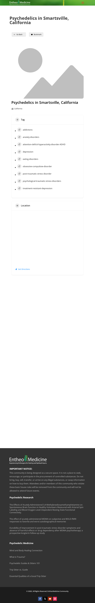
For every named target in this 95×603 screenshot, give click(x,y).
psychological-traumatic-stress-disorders (42, 181)
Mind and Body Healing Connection (26, 550)
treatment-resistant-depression (37, 188)
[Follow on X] (45, 599)
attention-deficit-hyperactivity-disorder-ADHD (44, 144)
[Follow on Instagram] (55, 599)
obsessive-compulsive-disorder (37, 166)
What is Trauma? (17, 557)
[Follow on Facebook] (40, 599)
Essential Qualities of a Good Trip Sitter (28, 576)
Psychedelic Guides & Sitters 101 (25, 563)
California (18, 108)
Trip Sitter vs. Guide (19, 569)
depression (28, 151)
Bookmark (37, 34)
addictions (28, 129)
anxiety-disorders (31, 137)
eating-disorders (30, 159)
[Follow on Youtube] (50, 599)
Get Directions (24, 269)
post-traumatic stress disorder (37, 173)
